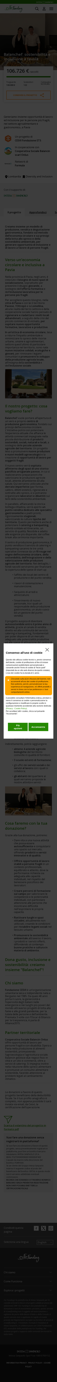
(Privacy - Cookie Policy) (16, 708)
